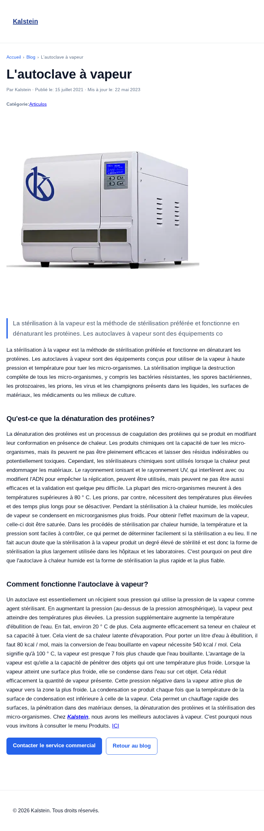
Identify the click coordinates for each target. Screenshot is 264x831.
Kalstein (25, 21)
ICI (115, 726)
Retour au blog (132, 746)
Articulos (38, 104)
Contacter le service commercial (54, 745)
